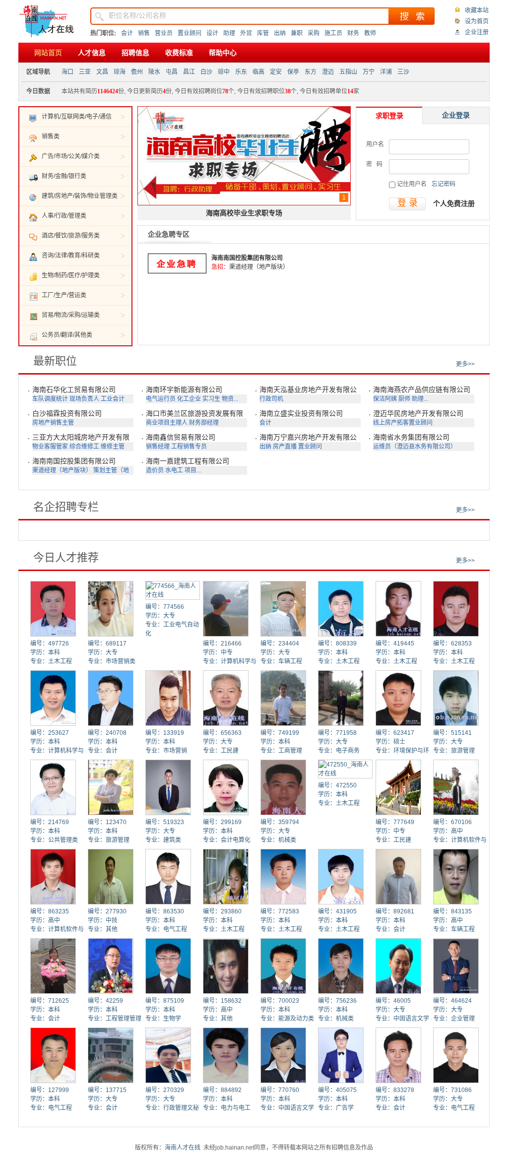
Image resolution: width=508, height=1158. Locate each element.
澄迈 (328, 71)
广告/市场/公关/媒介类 (71, 156)
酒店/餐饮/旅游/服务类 (71, 235)
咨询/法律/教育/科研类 (71, 255)
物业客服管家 (50, 446)
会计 (127, 33)
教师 (370, 33)
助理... (420, 398)
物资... (230, 398)
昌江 (189, 71)
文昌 (102, 71)
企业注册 (477, 32)
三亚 (85, 71)
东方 (311, 71)
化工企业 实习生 (198, 398)
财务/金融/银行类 (64, 176)
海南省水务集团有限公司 (411, 437)
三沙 (403, 71)
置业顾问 (189, 33)
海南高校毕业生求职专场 (244, 213)
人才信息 (92, 53)
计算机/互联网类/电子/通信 (77, 116)
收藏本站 (477, 10)
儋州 (137, 71)
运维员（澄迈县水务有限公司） (414, 446)
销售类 (51, 136)
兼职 (297, 33)
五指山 (348, 71)
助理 (229, 33)
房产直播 (285, 446)
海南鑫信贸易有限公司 (180, 437)
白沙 (206, 71)
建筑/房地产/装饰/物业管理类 (80, 196)
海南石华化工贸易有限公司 (74, 389)
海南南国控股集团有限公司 (247, 258)
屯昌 (172, 71)
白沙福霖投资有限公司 (67, 413)
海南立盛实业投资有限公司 (301, 413)
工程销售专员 (189, 446)
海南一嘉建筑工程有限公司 (187, 461)
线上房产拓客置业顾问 (403, 422)
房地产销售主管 (53, 422)
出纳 (280, 33)
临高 (258, 71)
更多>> (465, 364)
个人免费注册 (454, 203)
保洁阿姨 (385, 398)
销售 (144, 33)
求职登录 (389, 116)
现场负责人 (84, 398)
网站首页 (48, 53)
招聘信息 (135, 53)
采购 (313, 33)
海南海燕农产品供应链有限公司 (421, 389)
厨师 (404, 398)
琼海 (120, 71)
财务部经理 (204, 422)
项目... (193, 470)
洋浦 (386, 71)
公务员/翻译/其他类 (67, 334)
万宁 (369, 71)
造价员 (155, 470)
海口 (67, 71)
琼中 (224, 71)
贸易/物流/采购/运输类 (71, 315)
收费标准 (179, 53)
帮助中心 (223, 53)
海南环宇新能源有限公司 (184, 389)
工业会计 (113, 398)
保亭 (293, 71)
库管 (263, 33)
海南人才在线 (182, 1147)
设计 (212, 33)
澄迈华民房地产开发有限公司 (418, 413)
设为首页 (477, 21)
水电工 (174, 470)
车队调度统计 (50, 398)
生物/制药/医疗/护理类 (71, 275)
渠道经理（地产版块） (259, 266)
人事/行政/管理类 (64, 215)
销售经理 (158, 446)
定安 (276, 71)
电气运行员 (161, 398)
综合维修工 (84, 446)
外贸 (246, 33)
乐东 (241, 71)
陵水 (154, 71)
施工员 (333, 33)
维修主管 (113, 446)
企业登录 (456, 115)
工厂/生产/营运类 (64, 295)
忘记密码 (443, 184)
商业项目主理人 (167, 422)
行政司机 (271, 398)
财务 (353, 33)
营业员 (164, 33)
